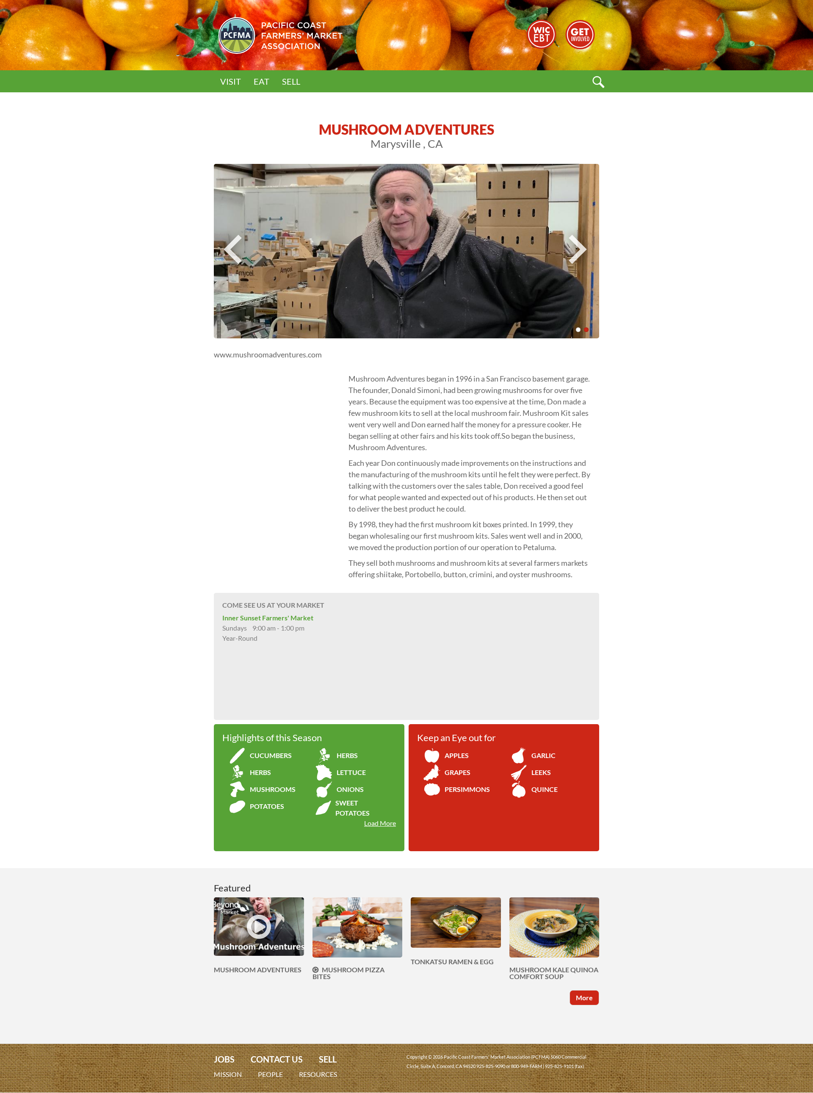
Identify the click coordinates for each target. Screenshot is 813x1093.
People (270, 1074)
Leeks (541, 772)
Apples (457, 755)
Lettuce (351, 772)
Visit (230, 81)
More (584, 997)
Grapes (457, 772)
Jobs (224, 1059)
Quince (544, 789)
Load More (380, 823)
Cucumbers (271, 755)
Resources (318, 1074)
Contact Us (277, 1059)
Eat (261, 81)
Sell (291, 81)
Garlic (543, 755)
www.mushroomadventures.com (268, 354)
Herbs (347, 755)
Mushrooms (273, 789)
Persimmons (467, 789)
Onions (350, 789)
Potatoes (267, 806)
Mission (228, 1074)
